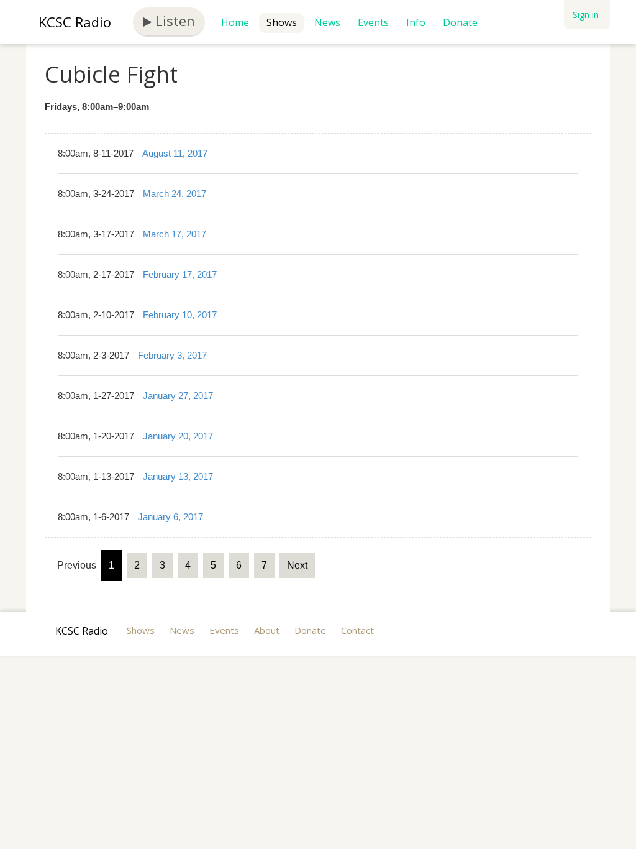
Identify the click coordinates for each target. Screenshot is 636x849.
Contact (357, 630)
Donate (460, 22)
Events (373, 22)
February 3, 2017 (172, 355)
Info (415, 22)
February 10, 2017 (180, 315)
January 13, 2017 (178, 476)
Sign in (586, 15)
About (266, 630)
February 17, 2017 (180, 274)
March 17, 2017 (174, 234)
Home (235, 22)
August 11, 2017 (174, 153)
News (327, 22)
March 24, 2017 (174, 193)
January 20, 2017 (178, 436)
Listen (173, 20)
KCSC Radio (75, 21)
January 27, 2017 (178, 395)
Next (297, 565)
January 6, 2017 (170, 517)
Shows (281, 22)
